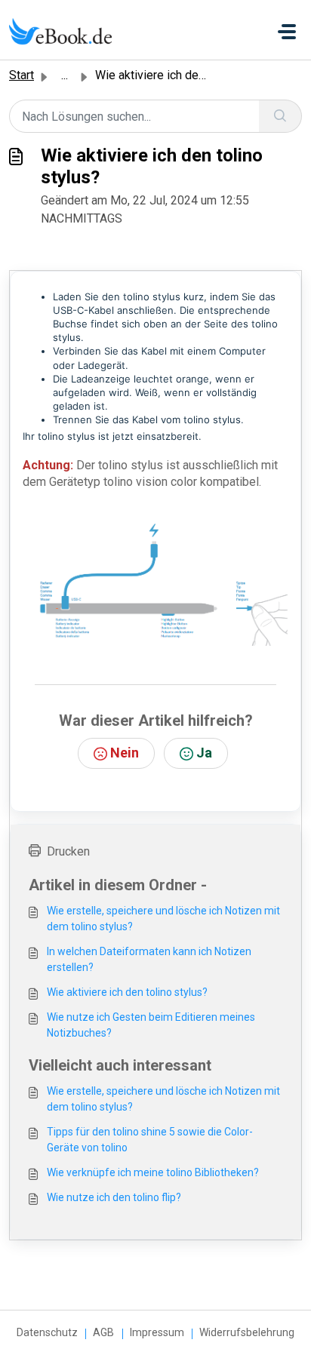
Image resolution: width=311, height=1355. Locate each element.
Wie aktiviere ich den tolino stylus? (127, 992)
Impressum (157, 1332)
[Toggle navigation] (287, 31)
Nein (124, 752)
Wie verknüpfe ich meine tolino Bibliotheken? (153, 1172)
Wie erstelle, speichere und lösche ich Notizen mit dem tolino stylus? (163, 919)
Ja (204, 752)
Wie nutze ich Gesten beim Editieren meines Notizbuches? (151, 1025)
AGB (103, 1332)
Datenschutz (47, 1332)
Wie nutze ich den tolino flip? (114, 1197)
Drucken (68, 851)
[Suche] (280, 116)
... (64, 75)
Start (21, 75)
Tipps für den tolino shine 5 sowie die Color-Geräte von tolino (150, 1140)
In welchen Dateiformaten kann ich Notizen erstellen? (149, 959)
